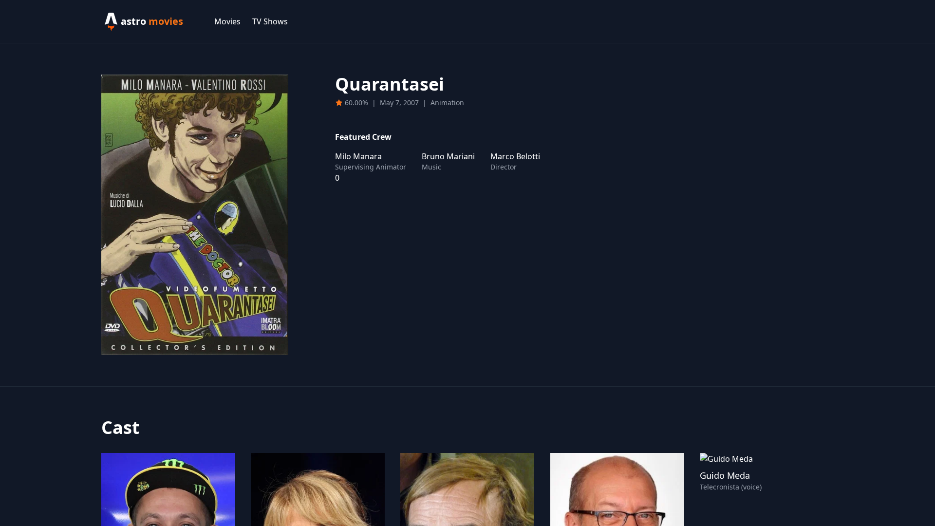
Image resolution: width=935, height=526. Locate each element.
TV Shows (270, 21)
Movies (227, 21)
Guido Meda (725, 475)
